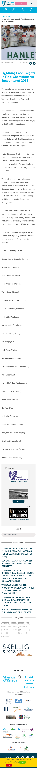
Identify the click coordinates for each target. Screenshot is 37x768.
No (9, 765)
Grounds (27, 629)
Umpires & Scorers (6, 629)
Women (9, 626)
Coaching (15, 626)
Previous (9, 468)
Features (16, 633)
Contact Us (8, 757)
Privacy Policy (14, 762)
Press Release (5, 636)
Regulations (23, 633)
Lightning (13, 623)
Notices (4, 633)
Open (21, 629)
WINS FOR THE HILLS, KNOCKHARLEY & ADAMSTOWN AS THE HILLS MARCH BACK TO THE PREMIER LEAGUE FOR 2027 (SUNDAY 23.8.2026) (18, 575)
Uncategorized (5, 623)
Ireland (4, 626)
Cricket (5, 11)
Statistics (15, 629)
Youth (28, 623)
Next (29, 506)
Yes (22, 762)
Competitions (23, 626)
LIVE (20, 3)
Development (21, 623)
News (14, 11)
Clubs (31, 11)
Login (23, 11)
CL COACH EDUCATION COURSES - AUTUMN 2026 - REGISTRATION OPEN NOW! (17, 563)
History (10, 633)
